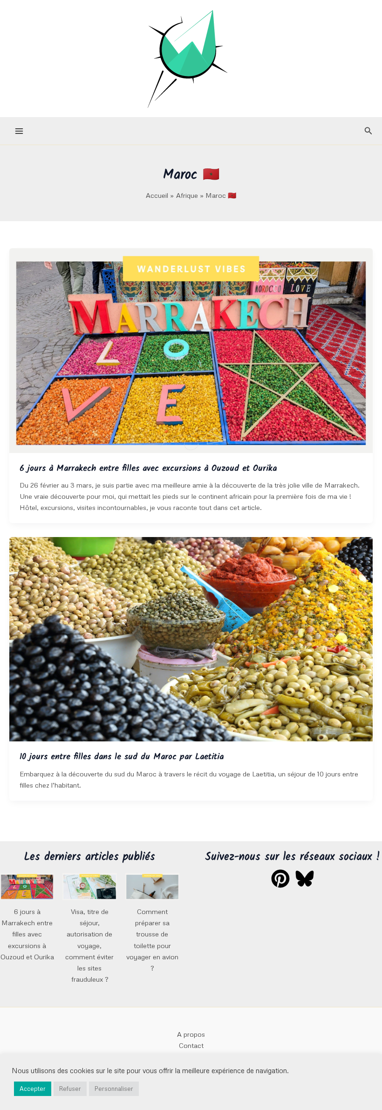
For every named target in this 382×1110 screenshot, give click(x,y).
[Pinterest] (280, 878)
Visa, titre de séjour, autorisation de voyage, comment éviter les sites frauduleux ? (89, 945)
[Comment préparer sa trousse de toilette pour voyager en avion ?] (152, 886)
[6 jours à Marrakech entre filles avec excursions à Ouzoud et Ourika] (27, 886)
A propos (191, 1034)
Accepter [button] (33, 1088)
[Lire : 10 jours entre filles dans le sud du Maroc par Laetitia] (191, 638)
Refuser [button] (70, 1088)
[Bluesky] (304, 878)
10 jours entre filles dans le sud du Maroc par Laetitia (122, 757)
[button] (368, 131)
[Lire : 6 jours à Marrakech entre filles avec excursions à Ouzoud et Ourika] (191, 349)
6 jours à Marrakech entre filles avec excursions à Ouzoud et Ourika (148, 468)
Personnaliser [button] (114, 1088)
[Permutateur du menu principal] (19, 131)
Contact (191, 1045)
